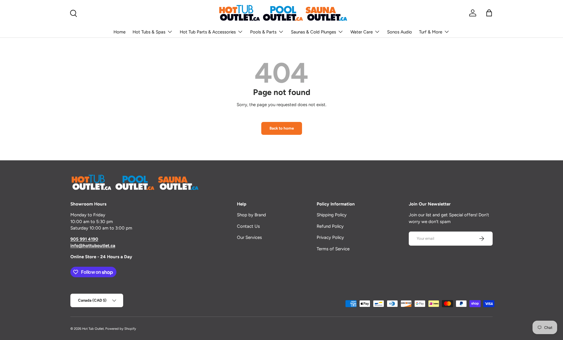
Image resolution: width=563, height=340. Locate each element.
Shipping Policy (332, 214)
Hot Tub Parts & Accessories (208, 32)
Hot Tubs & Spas (149, 32)
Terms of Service (333, 248)
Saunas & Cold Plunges (313, 32)
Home (119, 32)
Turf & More (430, 32)
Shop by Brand (251, 214)
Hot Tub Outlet (93, 329)
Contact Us (248, 226)
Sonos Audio (399, 32)
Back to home (281, 128)
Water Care (361, 32)
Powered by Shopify (120, 329)
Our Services (249, 237)
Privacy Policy (330, 237)
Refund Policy (330, 226)
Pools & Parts (263, 32)
